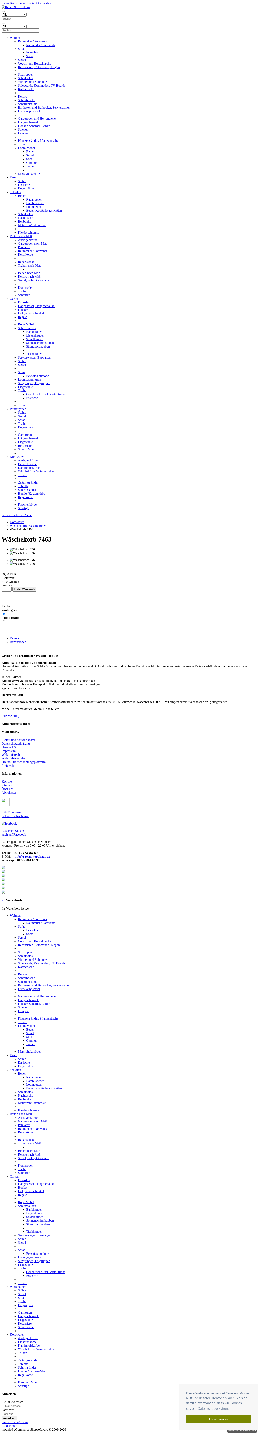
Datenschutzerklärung (16, 743)
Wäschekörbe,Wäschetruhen (36, 471)
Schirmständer (27, 489)
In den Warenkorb (24, 589)
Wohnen (15, 37)
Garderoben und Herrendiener (37, 118)
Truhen (22, 144)
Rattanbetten (34, 199)
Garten (14, 298)
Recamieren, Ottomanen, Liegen (39, 67)
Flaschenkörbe (27, 504)
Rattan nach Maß (21, 236)
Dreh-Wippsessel (29, 111)
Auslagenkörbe (28, 240)
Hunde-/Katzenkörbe (31, 493)
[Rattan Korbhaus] (9, 823)
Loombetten (34, 206)
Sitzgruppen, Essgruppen (34, 383)
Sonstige (23, 508)
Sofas (21, 48)
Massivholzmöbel (29, 173)
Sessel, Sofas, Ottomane (33, 280)
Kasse (5, 3)
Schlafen (15, 192)
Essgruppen (25, 427)
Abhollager (9, 792)
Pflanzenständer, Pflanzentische (38, 140)
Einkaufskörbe (27, 464)
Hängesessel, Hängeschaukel (36, 306)
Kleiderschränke (28, 232)
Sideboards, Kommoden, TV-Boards (41, 85)
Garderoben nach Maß (32, 243)
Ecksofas (32, 52)
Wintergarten (18, 409)
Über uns (7, 789)
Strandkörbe (26, 449)
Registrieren (17, 3)
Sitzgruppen (25, 74)
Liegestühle (25, 387)
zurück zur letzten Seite (17, 515)
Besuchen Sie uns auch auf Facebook (14, 832)
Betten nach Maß (29, 273)
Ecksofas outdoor (37, 376)
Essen (13, 177)
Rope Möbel (26, 324)
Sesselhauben (34, 339)
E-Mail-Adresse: (12, 1402)
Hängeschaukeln (28, 122)
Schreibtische (26, 100)
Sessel (22, 59)
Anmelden (44, 3)
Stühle (22, 181)
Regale (22, 96)
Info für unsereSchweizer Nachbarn (15, 814)
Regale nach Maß (29, 276)
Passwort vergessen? (15, 1422)
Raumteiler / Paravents (32, 41)
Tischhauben (34, 353)
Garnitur (31, 162)
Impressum (9, 751)
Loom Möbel (26, 148)
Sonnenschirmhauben (40, 342)
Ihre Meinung (10, 716)
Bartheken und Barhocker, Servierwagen (44, 107)
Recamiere (25, 445)
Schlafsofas (25, 78)
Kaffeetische (26, 89)
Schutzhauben (27, 328)
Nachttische (25, 218)
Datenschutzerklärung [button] (214, 1408)
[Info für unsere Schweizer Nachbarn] (6, 805)
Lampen (23, 133)
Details (14, 638)
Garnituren (25, 434)
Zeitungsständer (28, 482)
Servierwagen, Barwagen (34, 357)
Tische (22, 291)
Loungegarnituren (29, 379)
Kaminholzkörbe (29, 467)
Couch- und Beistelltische (34, 63)
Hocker (23, 309)
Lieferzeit (8, 765)
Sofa (29, 159)
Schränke (24, 295)
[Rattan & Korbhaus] (16, 7)
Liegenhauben (35, 335)
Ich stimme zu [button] (218, 1419)
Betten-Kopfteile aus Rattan (44, 210)
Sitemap (7, 785)
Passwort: (8, 1410)
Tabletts (23, 486)
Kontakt (31, 3)
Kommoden (25, 287)
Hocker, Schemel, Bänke (34, 126)
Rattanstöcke (26, 262)
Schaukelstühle (27, 104)
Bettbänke (24, 221)
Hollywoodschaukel (31, 313)
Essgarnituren (26, 188)
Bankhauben (34, 331)
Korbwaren (17, 456)
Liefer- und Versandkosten (19, 740)
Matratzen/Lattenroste (32, 225)
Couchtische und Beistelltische (45, 394)
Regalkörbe (25, 254)
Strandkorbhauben (38, 346)
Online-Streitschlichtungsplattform (24, 762)
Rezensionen (18, 642)
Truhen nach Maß (29, 265)
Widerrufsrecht (11, 754)
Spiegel (23, 129)
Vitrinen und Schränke (32, 82)
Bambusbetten (35, 203)
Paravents (24, 247)
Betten (30, 151)
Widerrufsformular (13, 758)
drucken (7, 585)
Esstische (24, 184)
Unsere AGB (10, 747)
